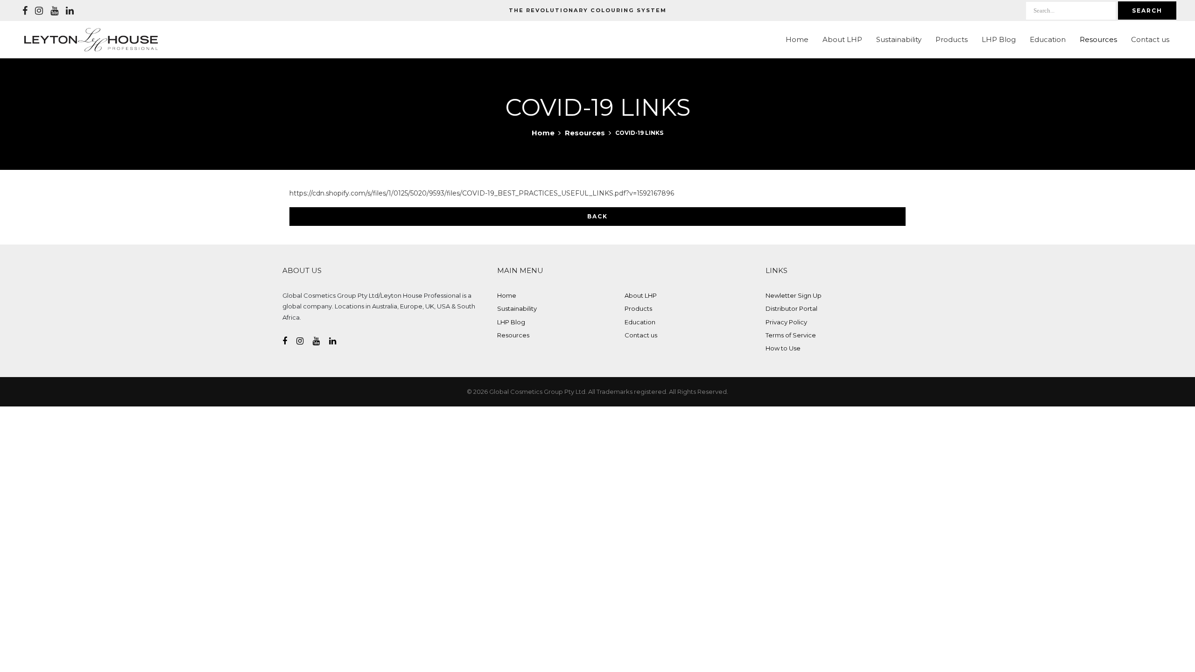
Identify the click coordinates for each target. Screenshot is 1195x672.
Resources (1098, 39)
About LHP (842, 39)
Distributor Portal (791, 308)
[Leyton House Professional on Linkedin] (69, 10)
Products (951, 39)
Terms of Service (791, 335)
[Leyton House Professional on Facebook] (25, 10)
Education (1048, 39)
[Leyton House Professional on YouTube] (54, 10)
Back (597, 216)
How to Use (783, 348)
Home (797, 39)
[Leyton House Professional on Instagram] (39, 10)
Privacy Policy (786, 322)
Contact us (1150, 39)
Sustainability (898, 39)
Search (1147, 10)
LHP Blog (999, 39)
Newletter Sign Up (794, 295)
